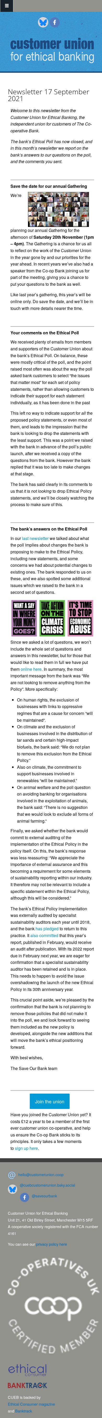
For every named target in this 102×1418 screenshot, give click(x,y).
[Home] (52, 51)
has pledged (47, 929)
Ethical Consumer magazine (31, 1404)
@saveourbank (44, 1195)
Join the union (49, 1101)
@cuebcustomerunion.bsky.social (47, 1185)
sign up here (26, 1148)
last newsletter (35, 538)
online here (31, 669)
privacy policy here (51, 1244)
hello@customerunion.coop (41, 1174)
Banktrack (23, 1411)
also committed (44, 935)
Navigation (6, 6)
